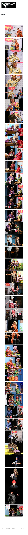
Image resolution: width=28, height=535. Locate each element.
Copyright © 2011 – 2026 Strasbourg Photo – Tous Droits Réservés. (14, 529)
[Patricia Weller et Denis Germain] (14, 31)
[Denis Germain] (14, 56)
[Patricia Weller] (14, 105)
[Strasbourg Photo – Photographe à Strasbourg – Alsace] (8, 5)
